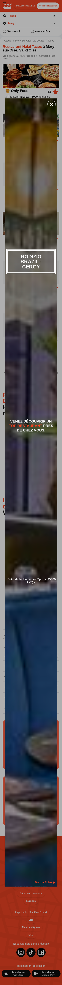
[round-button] (51, 104)
